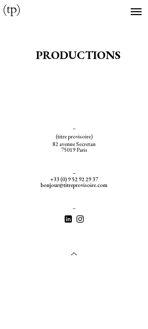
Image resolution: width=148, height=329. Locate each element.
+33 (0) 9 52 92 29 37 (74, 179)
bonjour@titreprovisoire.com (74, 185)
